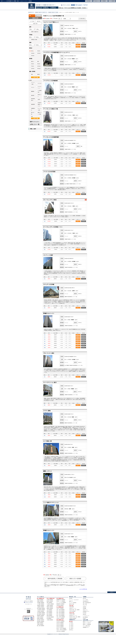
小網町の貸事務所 (50, 605)
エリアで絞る (32, 21)
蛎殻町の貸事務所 (50, 601)
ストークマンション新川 (50, 382)
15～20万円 (71, 625)
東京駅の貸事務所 (40, 599)
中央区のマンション (72, 608)
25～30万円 (71, 628)
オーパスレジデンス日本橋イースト (53, 227)
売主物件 (70, 598)
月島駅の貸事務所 (40, 624)
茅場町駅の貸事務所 (40, 605)
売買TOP (54, 7)
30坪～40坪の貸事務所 (60, 612)
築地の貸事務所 (49, 615)
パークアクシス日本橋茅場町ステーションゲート (56, 52)
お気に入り (78, 44)
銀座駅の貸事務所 (40, 618)
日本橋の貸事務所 (50, 599)
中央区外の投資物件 (72, 618)
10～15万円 (71, 624)
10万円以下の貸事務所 (60, 621)
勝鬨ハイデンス (47, 471)
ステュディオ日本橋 (48, 284)
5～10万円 (71, 622)
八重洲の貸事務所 (50, 619)
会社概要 (79, 7)
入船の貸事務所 (49, 609)
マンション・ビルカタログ (74, 599)
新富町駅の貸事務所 (40, 621)
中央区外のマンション (73, 615)
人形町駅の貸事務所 (40, 611)
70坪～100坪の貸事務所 (60, 616)
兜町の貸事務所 (49, 602)
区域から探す (35, 23)
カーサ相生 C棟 (47, 441)
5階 (44, 44)
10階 (44, 345)
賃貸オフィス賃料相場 (87, 624)
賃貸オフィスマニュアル (87, 621)
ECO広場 (84, 612)
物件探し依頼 (71, 604)
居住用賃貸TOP (85, 601)
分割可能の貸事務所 (60, 605)
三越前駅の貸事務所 (40, 606)
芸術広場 (84, 614)
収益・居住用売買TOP (87, 602)
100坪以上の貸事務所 (60, 618)
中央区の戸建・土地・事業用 (74, 609)
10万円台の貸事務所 (60, 622)
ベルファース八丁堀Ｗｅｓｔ (51, 22)
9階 (44, 46)
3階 (44, 103)
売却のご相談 (61, 7)
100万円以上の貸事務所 (60, 631)
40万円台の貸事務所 (60, 626)
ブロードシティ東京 (48, 353)
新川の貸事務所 (49, 612)
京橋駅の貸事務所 (40, 601)
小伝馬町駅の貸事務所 (41, 609)
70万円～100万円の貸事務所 (61, 629)
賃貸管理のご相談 (74, 7)
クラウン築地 (47, 410)
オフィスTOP (39, 7)
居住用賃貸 (39, 15)
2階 (44, 334)
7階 (44, 161)
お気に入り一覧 (34, 124)
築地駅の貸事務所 (40, 622)
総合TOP (84, 598)
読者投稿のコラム (86, 611)
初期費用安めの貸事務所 (60, 599)
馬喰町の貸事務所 (50, 606)
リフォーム (85, 605)
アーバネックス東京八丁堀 (50, 109)
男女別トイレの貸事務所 (60, 601)
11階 (44, 496)
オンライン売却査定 (72, 602)
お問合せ (85, 7)
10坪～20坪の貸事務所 (60, 609)
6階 (44, 194)
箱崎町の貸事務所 (50, 608)
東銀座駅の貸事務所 (40, 619)
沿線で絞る (38, 21)
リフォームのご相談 (68, 7)
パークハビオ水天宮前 (49, 171)
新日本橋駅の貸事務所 (41, 608)
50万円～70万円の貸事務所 (61, 628)
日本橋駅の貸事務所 (40, 602)
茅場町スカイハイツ (48, 313)
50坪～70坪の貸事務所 (60, 615)
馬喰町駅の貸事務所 (40, 615)
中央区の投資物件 (72, 611)
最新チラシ (71, 601)
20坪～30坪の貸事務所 (60, 611)
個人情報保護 (85, 617)
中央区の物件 (71, 606)
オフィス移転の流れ (86, 625)
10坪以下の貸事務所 (60, 608)
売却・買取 (85, 604)
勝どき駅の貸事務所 (40, 625)
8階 (44, 435)
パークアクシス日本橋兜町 (50, 80)
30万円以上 (71, 629)
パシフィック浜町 (48, 255)
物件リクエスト (35, 121)
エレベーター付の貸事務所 (61, 602)
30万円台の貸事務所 (60, 625)
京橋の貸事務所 (49, 611)
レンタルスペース (86, 615)
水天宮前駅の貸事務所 (41, 612)
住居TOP (47, 7)
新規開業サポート (86, 627)
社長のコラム (85, 609)
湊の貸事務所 (49, 618)
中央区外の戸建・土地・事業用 (74, 616)
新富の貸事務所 (49, 614)
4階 (44, 131)
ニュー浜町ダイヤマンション (51, 502)
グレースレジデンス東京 (50, 199)
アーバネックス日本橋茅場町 (51, 137)
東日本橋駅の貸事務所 (41, 614)
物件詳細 (83, 44)
